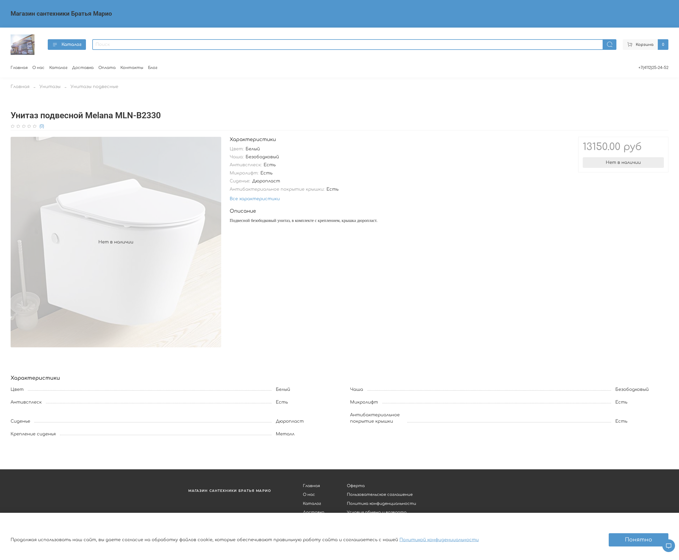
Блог (152, 67)
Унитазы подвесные (94, 86)
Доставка (83, 67)
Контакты (131, 67)
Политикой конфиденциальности (439, 539)
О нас (38, 67)
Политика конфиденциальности (381, 503)
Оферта (356, 486)
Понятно (638, 540)
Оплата (107, 67)
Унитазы (50, 86)
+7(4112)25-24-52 (653, 67)
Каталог (71, 44)
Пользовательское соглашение (380, 494)
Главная (19, 67)
